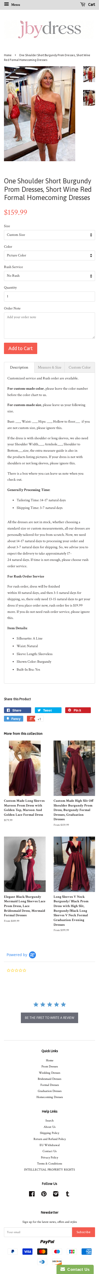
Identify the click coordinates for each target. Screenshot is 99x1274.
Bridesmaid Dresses (49, 1079)
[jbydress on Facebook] (32, 1195)
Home (8, 55)
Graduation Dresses (50, 1091)
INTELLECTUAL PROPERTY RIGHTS (49, 1170)
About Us (49, 1127)
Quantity (10, 287)
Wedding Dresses (49, 1073)
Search (49, 1121)
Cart (91, 4)
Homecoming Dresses (49, 1097)
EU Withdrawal (50, 1145)
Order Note (12, 308)
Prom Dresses (49, 1066)
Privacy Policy (49, 1158)
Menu (15, 4)
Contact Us (49, 1151)
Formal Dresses (49, 1085)
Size (7, 226)
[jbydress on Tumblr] (67, 1195)
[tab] (19, 367)
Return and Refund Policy (50, 1139)
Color (8, 246)
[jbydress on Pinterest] (44, 1195)
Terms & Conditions (49, 1164)
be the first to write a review (49, 1017)
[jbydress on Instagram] (56, 1195)
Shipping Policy (49, 1133)
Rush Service (13, 267)
